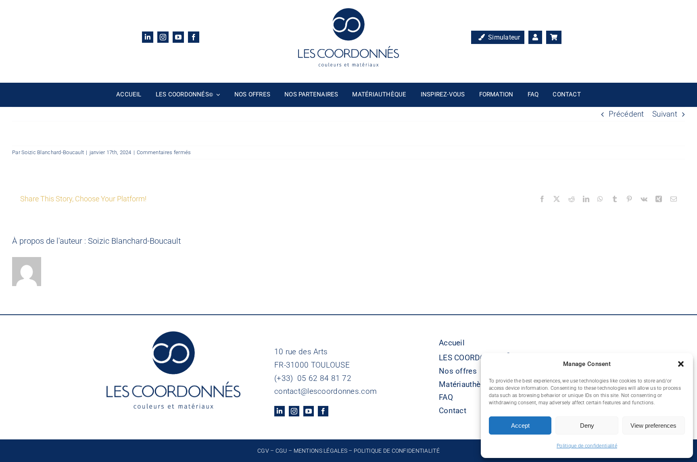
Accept (520, 425)
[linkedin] (147, 37)
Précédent (626, 114)
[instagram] (163, 37)
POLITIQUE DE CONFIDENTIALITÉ (397, 450)
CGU (281, 450)
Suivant (664, 114)
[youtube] (178, 37)
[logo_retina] (348, 12)
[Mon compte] (535, 37)
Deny (587, 425)
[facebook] (193, 37)
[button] (681, 364)
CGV (263, 450)
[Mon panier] (553, 37)
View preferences (653, 425)
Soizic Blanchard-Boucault (52, 152)
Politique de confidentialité (587, 446)
